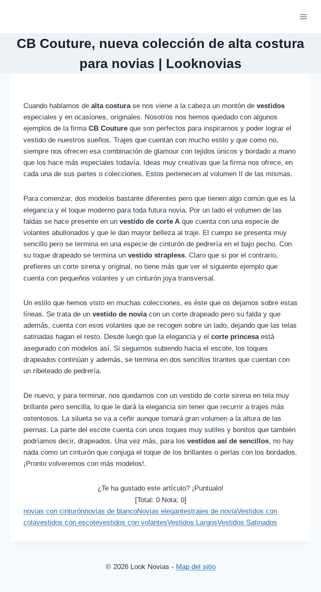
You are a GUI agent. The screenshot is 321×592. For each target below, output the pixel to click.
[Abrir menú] (303, 16)
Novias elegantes (164, 511)
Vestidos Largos (192, 522)
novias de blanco (110, 511)
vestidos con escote (67, 522)
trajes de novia (214, 511)
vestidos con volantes (133, 522)
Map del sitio (196, 567)
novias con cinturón (53, 511)
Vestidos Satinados (247, 522)
